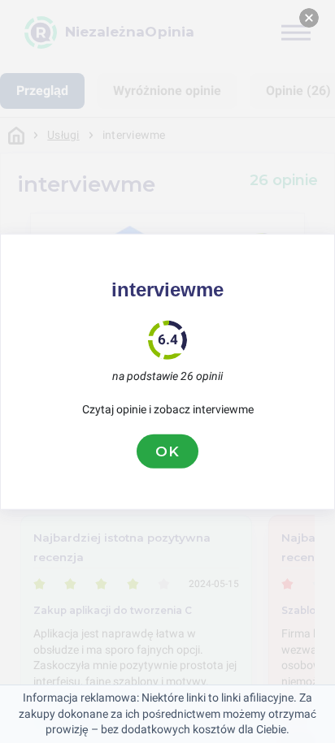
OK (167, 451)
